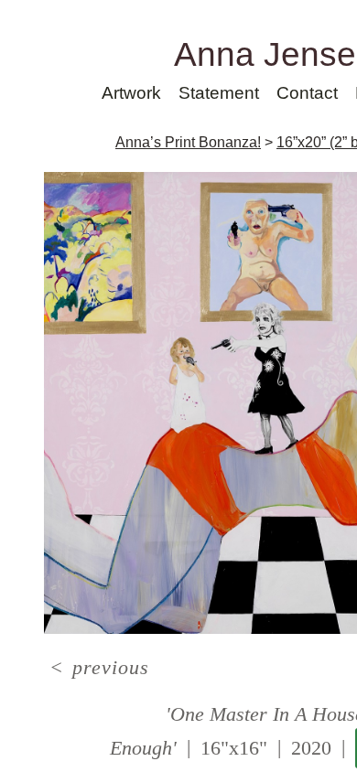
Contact (307, 92)
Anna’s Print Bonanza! (188, 142)
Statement (218, 92)
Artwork (131, 92)
